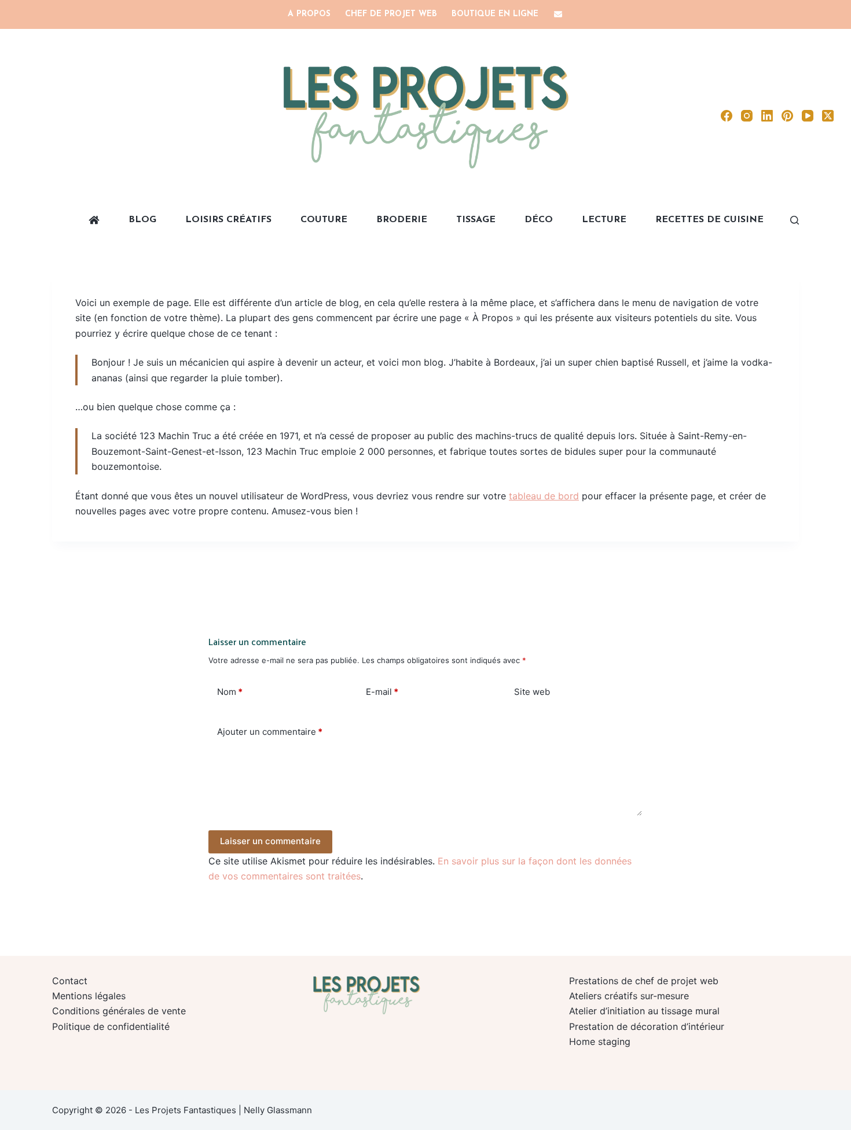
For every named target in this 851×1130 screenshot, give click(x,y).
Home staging (599, 1041)
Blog (142, 219)
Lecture (604, 219)
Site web (532, 691)
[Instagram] (747, 116)
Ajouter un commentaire (269, 731)
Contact (69, 981)
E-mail (382, 691)
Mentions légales (89, 996)
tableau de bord (544, 496)
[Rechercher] (794, 220)
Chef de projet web (391, 14)
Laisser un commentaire (270, 840)
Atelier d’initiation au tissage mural (644, 1011)
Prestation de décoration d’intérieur (646, 1026)
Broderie (401, 219)
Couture (323, 219)
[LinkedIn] (767, 116)
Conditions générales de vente (119, 1011)
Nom (230, 691)
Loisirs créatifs (228, 219)
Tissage (476, 219)
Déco (538, 219)
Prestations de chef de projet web (643, 981)
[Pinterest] (787, 116)
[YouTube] (807, 116)
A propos (309, 14)
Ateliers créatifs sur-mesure (629, 996)
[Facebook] (726, 116)
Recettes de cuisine (709, 219)
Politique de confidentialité (111, 1026)
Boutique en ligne (495, 14)
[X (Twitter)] (828, 116)
